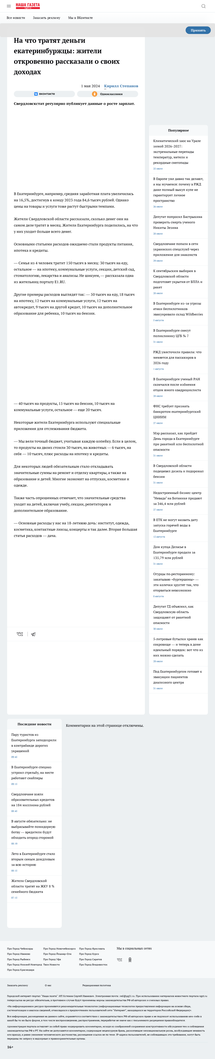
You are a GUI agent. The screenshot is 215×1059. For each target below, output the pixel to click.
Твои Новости (51, 964)
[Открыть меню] (9, 6)
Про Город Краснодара (20, 969)
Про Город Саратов (90, 959)
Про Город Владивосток (93, 964)
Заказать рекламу (46, 18)
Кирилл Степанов (121, 85)
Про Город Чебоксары (20, 948)
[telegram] (34, 634)
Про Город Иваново (18, 953)
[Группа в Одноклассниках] (107, 94)
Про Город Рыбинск (18, 959)
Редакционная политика (97, 985)
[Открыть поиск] (203, 6)
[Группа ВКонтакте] (44, 94)
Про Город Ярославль (92, 948)
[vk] (20, 634)
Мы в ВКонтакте (80, 18)
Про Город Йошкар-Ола (57, 953)
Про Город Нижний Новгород (24, 964)
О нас (48, 985)
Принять (198, 30)
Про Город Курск (89, 953)
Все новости (16, 18)
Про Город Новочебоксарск (59, 948)
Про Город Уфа (52, 959)
